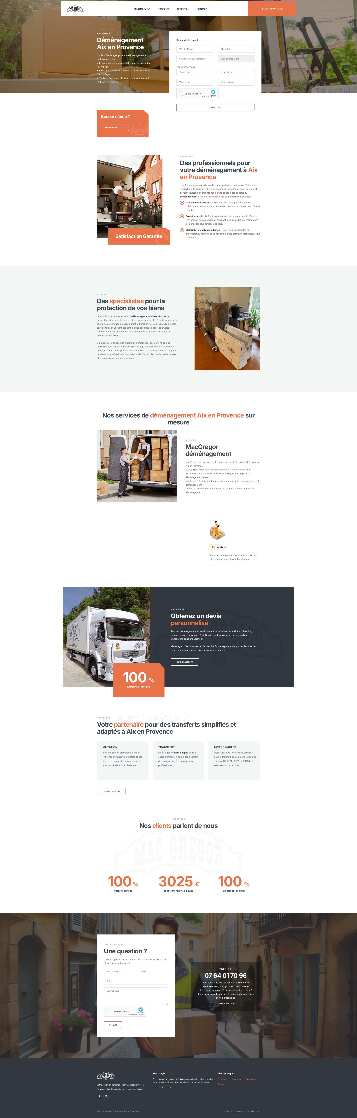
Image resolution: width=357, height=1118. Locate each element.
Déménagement (142, 9)
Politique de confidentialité (127, 1111)
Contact (202, 9)
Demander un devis (272, 8)
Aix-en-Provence (209, 196)
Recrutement (252, 1079)
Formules (163, 9)
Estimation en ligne (226, 1004)
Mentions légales (104, 1111)
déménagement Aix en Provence (228, 469)
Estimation (183, 9)
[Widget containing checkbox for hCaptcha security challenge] (197, 93)
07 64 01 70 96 (165, 1087)
